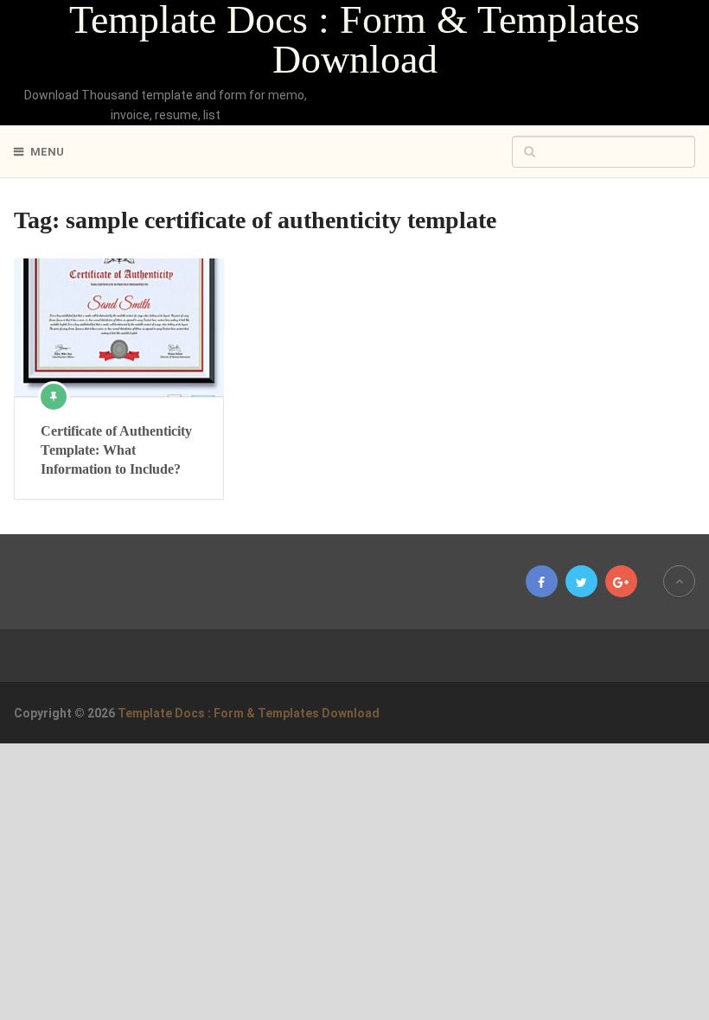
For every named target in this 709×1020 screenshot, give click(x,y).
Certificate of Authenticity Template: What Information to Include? (116, 450)
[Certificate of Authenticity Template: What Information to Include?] (118, 327)
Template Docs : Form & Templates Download (354, 40)
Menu (47, 151)
